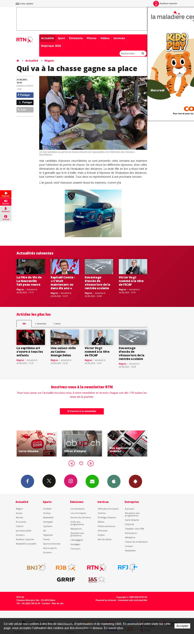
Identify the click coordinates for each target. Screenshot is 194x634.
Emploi (101, 535)
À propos (129, 508)
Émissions (76, 38)
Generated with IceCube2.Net (132, 600)
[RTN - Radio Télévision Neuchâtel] (97, 567)
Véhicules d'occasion (108, 508)
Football (47, 508)
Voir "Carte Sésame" (36, 443)
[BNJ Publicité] (35, 567)
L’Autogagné (76, 540)
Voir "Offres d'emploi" (82, 443)
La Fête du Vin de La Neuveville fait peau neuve (29, 281)
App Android (135, 481)
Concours (75, 548)
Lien (23, 109)
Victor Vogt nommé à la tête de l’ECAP (131, 281)
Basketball (48, 517)
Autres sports (50, 548)
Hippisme (48, 535)
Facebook (27, 481)
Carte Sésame (132, 520)
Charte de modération (136, 541)
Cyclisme (47, 526)
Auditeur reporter (25, 539)
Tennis (46, 539)
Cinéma (102, 513)
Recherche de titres (80, 517)
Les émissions (77, 508)
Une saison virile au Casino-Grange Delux (63, 351)
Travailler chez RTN (134, 528)
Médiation (130, 537)
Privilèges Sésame (107, 517)
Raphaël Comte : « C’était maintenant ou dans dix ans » (63, 282)
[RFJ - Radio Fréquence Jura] (127, 567)
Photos (91, 38)
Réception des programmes (132, 514)
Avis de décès (104, 539)
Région (49, 60)
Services (119, 38)
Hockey (47, 513)
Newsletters (92, 481)
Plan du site (57, 603)
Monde (19, 517)
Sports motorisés (51, 543)
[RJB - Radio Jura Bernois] (66, 567)
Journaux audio (23, 530)
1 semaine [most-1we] (40, 323)
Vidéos (105, 38)
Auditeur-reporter (168, 3)
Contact (129, 546)
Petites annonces (106, 526)
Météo (101, 522)
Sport (61, 38)
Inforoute (102, 530)
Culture (19, 526)
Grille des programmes (77, 523)
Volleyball (48, 522)
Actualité (47, 38)
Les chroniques (78, 513)
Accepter (182, 626)
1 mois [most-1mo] (57, 323)
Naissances (75, 528)
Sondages (75, 544)
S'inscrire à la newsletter (81, 411)
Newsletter (130, 550)
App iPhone (113, 481)
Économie (21, 522)
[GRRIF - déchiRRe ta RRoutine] (66, 579)
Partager (24, 95)
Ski (44, 530)
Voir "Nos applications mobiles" (127, 443)
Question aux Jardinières (77, 534)
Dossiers (20, 535)
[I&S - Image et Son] (97, 579)
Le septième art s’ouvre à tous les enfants (29, 351)
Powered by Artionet (106, 600)
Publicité (129, 524)
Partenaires (131, 533)
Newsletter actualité (26, 543)
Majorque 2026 (51, 46)
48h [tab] (24, 323)
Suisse (19, 513)
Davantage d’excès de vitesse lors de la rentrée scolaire (97, 282)
